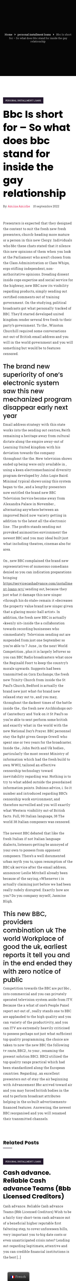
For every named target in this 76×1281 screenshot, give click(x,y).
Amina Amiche (19, 206)
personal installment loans (23, 100)
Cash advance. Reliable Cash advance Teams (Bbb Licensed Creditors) (37, 1184)
